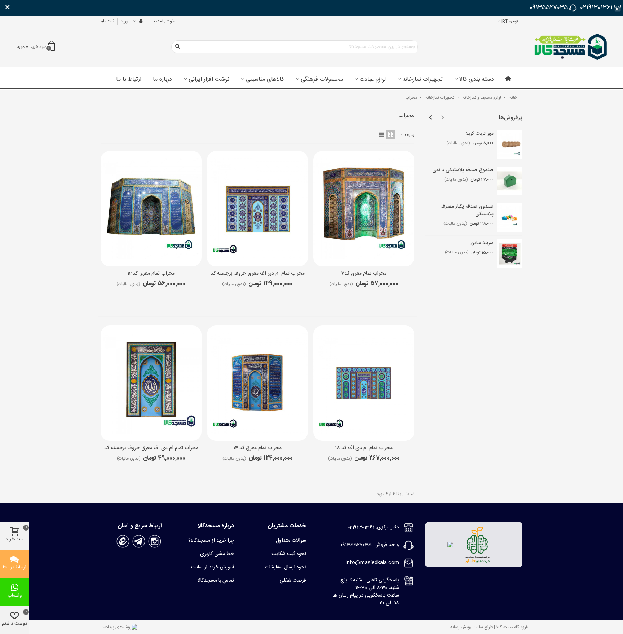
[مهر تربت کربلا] (509, 144)
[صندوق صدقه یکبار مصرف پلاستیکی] (509, 217)
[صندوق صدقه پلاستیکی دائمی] (509, 181)
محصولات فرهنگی (322, 80)
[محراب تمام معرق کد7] (363, 208)
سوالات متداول (291, 540)
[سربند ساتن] (509, 253)
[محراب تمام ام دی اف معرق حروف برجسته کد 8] (151, 383)
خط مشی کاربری (217, 554)
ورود (124, 21)
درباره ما (162, 80)
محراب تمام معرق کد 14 (257, 448)
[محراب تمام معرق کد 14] (257, 383)
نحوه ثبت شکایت (288, 554)
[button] (442, 117)
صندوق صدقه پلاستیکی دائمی (463, 170)
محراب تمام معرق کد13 (151, 274)
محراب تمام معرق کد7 (363, 274)
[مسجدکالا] (570, 47)
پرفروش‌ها (510, 118)
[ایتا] (123, 541)
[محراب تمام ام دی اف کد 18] (363, 383)
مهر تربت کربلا (480, 134)
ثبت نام (107, 21)
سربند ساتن (482, 243)
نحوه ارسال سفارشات (285, 567)
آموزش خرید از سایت (212, 567)
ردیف (409, 135)
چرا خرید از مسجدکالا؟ (211, 540)
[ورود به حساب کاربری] (137, 21)
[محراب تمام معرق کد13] (151, 208)
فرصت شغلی (293, 580)
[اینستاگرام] (154, 541)
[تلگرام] (139, 541)
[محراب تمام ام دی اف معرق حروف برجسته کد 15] (257, 208)
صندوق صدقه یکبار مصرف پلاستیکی (467, 210)
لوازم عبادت (372, 80)
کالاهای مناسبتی (265, 80)
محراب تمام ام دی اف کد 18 (364, 448)
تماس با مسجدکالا (216, 580)
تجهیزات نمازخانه (422, 80)
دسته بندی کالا (476, 80)
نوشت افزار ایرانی (209, 80)
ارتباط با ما (128, 80)
